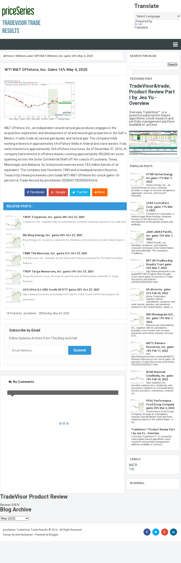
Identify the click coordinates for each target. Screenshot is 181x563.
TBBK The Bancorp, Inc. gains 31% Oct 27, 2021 (55, 253)
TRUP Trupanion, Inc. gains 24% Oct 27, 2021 (54, 217)
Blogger (53, 534)
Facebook (37, 192)
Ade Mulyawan (24, 534)
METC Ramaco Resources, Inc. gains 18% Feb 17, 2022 (160, 347)
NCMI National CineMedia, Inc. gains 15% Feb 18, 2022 (159, 375)
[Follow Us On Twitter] (155, 532)
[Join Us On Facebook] (147, 532)
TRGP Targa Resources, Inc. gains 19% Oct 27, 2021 (58, 271)
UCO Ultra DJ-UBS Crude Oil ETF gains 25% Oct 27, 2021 (61, 289)
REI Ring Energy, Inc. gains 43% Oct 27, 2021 (53, 235)
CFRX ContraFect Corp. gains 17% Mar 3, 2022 (159, 207)
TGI (131, 469)
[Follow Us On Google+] (164, 532)
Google (60, 192)
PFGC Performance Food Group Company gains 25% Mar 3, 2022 (160, 404)
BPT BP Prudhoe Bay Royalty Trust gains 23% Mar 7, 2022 (159, 264)
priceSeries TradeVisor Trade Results (25, 529)
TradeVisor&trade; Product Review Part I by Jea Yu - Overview (152, 94)
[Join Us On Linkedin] (173, 532)
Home (10, 56)
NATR (133, 465)
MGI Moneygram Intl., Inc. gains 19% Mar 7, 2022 (160, 318)
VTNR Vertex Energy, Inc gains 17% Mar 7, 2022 (159, 178)
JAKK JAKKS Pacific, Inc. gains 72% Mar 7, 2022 (159, 235)
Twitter (82, 192)
